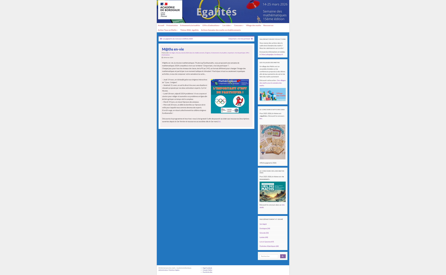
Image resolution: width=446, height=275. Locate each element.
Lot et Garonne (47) (267, 242)
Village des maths (253, 25)
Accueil (161, 25)
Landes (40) (264, 237)
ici (220, 121)
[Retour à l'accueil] (223, 11)
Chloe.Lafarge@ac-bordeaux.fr (272, 54)
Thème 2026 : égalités (189, 30)
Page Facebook (207, 268)
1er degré (172, 53)
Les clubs (227, 25)
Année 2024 (185, 53)
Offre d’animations (210, 25)
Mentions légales (174, 270)
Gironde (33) (264, 233)
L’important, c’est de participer (239, 39)
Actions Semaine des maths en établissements (221, 30)
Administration (163, 270)
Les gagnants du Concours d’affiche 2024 (178, 39)
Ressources (268, 25)
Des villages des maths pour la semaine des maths (273, 82)
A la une (178, 53)
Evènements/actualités (190, 25)
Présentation (172, 25)
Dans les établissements (197, 53)
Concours (238, 25)
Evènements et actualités (219, 53)
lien (261, 118)
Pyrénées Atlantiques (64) (269, 246)
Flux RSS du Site (207, 272)
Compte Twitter (207, 270)
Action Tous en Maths (167, 30)
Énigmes (208, 53)
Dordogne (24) (265, 228)
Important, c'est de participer (236, 53)
